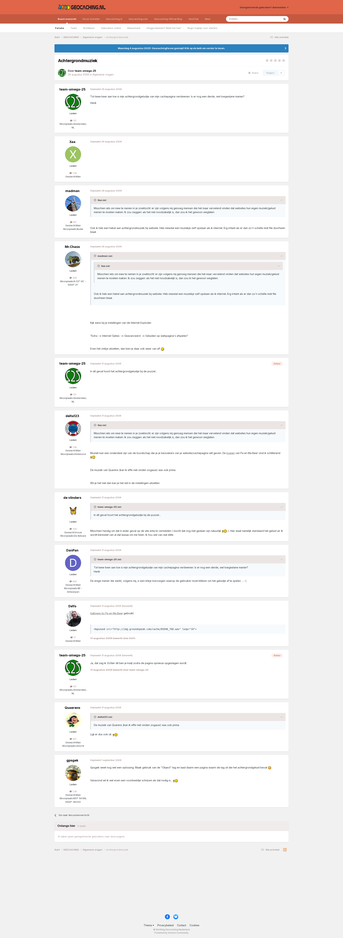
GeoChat (193, 18)
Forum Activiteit (91, 18)
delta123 (72, 416)
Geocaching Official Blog (168, 18)
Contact (181, 925)
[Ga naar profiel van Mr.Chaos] (73, 259)
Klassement (133, 28)
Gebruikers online (111, 28)
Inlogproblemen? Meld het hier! (164, 28)
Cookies (194, 925)
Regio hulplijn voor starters (202, 28)
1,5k (74, 173)
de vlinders (72, 498)
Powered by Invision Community (171, 932)
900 (74, 581)
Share (254, 72)
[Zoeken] (285, 19)
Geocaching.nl (114, 18)
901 (74, 738)
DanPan (72, 550)
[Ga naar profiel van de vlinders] (73, 510)
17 (74, 637)
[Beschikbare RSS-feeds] (285, 849)
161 (74, 222)
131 (74, 120)
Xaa (72, 142)
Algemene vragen (103, 74)
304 (74, 277)
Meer (208, 18)
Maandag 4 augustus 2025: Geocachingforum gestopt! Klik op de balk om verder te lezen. (171, 48)
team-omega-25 (72, 89)
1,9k (74, 447)
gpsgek (72, 760)
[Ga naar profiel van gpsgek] (73, 773)
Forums (59, 28)
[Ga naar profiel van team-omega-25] (62, 73)
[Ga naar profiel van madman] (73, 203)
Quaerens (72, 708)
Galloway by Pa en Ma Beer (106, 613)
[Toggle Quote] (95, 200)
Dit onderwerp (268, 18)
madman (72, 191)
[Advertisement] (161, 884)
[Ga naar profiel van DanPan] (73, 563)
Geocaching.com (138, 18)
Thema (148, 925)
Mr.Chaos (72, 247)
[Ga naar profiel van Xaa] (73, 154)
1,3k (74, 791)
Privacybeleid (165, 925)
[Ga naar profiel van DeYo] (73, 619)
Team (74, 28)
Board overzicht (67, 18)
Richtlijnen (89, 28)
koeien (231, 453)
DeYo (72, 606)
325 (74, 528)
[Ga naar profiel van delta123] (73, 428)
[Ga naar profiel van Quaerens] (73, 720)
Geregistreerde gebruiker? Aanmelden (263, 7)
